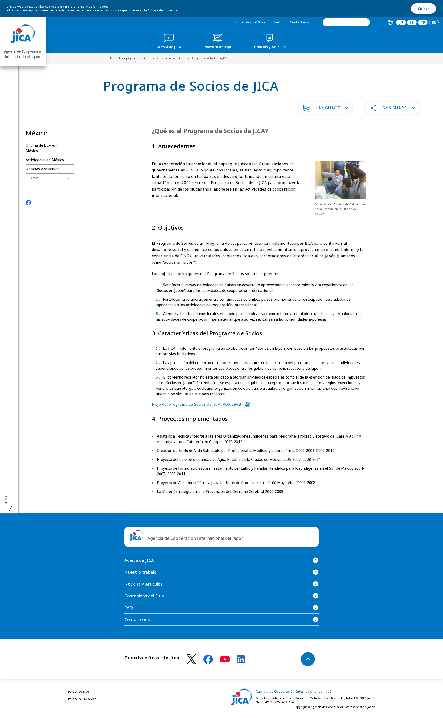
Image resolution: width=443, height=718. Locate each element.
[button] (325, 108)
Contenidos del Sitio (249, 22)
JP (401, 22)
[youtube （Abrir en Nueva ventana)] (225, 659)
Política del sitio (78, 692)
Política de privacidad (163, 10)
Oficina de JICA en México (41, 148)
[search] (346, 22)
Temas (34, 178)
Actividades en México (45, 159)
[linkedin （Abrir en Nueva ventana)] (241, 659)
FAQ (277, 22)
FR (422, 22)
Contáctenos (300, 22)
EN (412, 22)
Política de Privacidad (82, 699)
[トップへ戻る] (308, 659)
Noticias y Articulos (42, 168)
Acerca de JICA (139, 560)
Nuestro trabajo (140, 572)
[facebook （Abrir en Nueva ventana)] (208, 659)
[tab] (390, 22)
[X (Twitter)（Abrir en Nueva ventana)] (191, 659)
